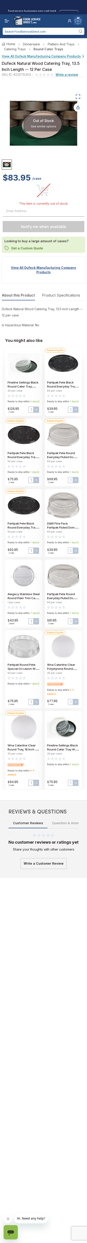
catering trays (15, 49)
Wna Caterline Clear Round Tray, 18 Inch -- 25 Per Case (23, 749)
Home (10, 44)
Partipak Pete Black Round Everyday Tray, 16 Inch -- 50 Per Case (23, 457)
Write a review (67, 74)
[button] (69, 21)
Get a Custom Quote (27, 248)
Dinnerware (31, 44)
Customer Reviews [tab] (28, 823)
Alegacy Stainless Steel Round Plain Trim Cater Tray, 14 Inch (24, 598)
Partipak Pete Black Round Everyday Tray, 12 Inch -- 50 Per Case (62, 386)
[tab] (7, 165)
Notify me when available (43, 226)
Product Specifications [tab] (61, 295)
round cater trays (48, 49)
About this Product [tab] (18, 295)
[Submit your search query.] (80, 31)
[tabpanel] (43, 317)
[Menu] (5, 20)
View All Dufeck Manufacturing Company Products (41, 56)
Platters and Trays (61, 44)
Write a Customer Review (44, 863)
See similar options (43, 126)
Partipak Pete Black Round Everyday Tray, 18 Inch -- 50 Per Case (23, 527)
